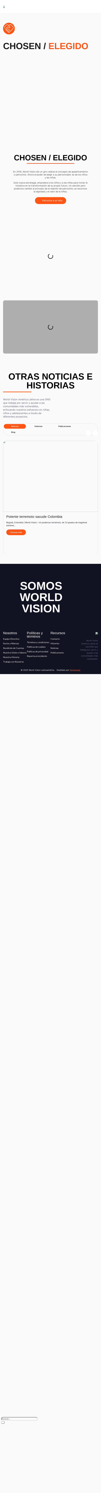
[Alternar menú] (53, 7)
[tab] (15, 426)
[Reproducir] (50, 256)
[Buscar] (2, 1422)
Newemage (75, 670)
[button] (88, 433)
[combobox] (19, 1418)
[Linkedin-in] (21, 571)
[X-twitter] (10, 571)
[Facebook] (4, 571)
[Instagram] (15, 571)
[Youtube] (27, 571)
